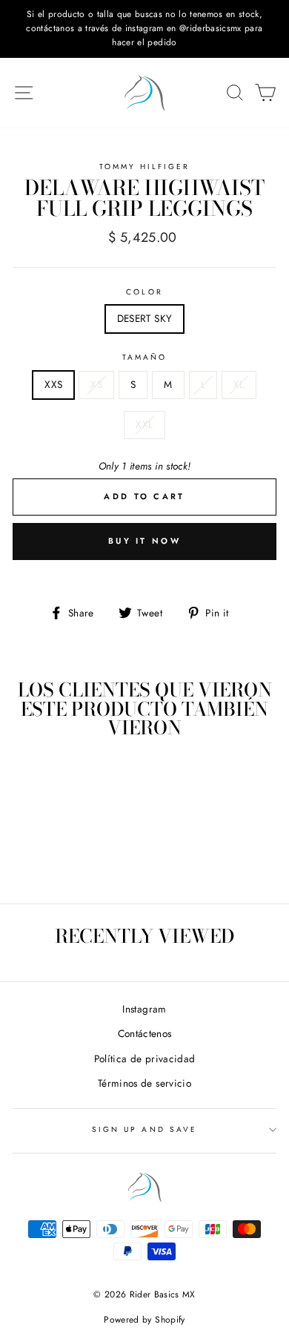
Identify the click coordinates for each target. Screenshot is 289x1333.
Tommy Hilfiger (144, 166)
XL (239, 384)
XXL (144, 424)
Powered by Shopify (144, 1319)
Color (144, 291)
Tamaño (144, 357)
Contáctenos (145, 1033)
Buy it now (144, 541)
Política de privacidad (144, 1058)
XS (96, 384)
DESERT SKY (144, 318)
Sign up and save (144, 1129)
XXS (53, 384)
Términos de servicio (144, 1083)
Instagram (144, 1008)
